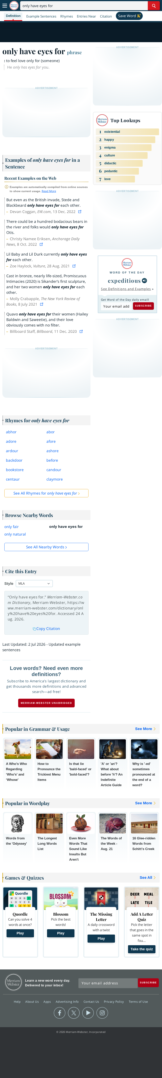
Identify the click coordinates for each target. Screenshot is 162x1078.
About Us (32, 1002)
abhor (11, 431)
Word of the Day (127, 272)
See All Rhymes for (45, 493)
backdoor (14, 460)
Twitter (74, 1013)
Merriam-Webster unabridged (46, 703)
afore (51, 441)
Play (20, 933)
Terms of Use (138, 1002)
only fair (11, 526)
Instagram (102, 1013)
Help (18, 1002)
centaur (13, 479)
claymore (54, 479)
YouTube (88, 1013)
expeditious (124, 280)
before (52, 460)
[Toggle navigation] (4, 6)
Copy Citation (48, 628)
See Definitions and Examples (126, 289)
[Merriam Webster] (127, 263)
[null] (144, 280)
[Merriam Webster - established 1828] (14, 5)
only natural (15, 534)
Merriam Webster (13, 982)
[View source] (80, 211)
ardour (12, 450)
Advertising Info (68, 1002)
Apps (47, 1002)
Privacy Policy (114, 1002)
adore (11, 441)
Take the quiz (142, 949)
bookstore (15, 469)
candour (53, 469)
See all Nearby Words (45, 547)
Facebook (59, 1013)
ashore (52, 450)
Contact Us (92, 1002)
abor (50, 431)
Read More (49, 191)
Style (8, 583)
